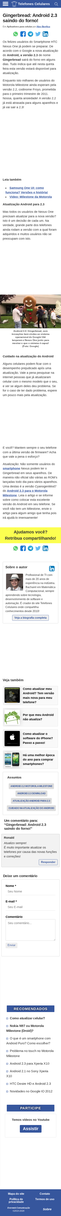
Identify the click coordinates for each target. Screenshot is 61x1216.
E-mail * (11, 901)
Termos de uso (44, 1199)
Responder (48, 862)
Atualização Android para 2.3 (31, 800)
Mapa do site (16, 1193)
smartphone (11, 468)
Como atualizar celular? (27, 1018)
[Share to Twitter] (38, 34)
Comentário (14, 917)
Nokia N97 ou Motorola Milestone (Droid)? (25, 1028)
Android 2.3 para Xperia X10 (29, 1063)
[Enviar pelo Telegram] (30, 34)
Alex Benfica (43, 26)
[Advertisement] (30, 142)
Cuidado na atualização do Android (31, 808)
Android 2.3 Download (31, 793)
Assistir (30, 1128)
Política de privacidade (16, 1200)
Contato (45, 1193)
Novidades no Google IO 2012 (31, 1091)
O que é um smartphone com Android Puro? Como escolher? (28, 1040)
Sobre (47, 1209)
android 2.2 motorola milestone (31, 786)
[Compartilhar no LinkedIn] (45, 34)
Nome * (11, 886)
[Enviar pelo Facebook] (23, 34)
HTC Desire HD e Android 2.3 (30, 1083)
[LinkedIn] (52, 568)
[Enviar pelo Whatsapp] (15, 34)
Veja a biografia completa (30, 617)
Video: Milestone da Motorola (30, 197)
